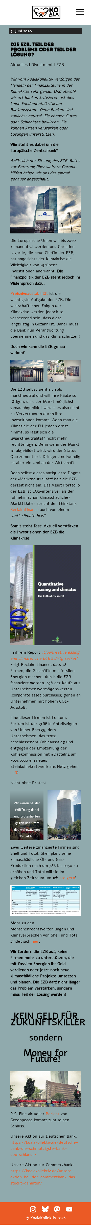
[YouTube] (69, 1209)
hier (35, 941)
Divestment (42, 65)
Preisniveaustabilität (29, 293)
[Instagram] (33, 1209)
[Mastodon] (57, 1209)
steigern (67, 878)
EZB (60, 65)
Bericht (52, 1114)
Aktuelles (19, 65)
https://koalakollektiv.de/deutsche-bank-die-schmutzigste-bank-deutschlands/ (44, 1148)
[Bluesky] (45, 1209)
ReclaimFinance (24, 509)
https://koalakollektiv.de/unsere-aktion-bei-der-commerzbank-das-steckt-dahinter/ (43, 1177)
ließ (13, 772)
